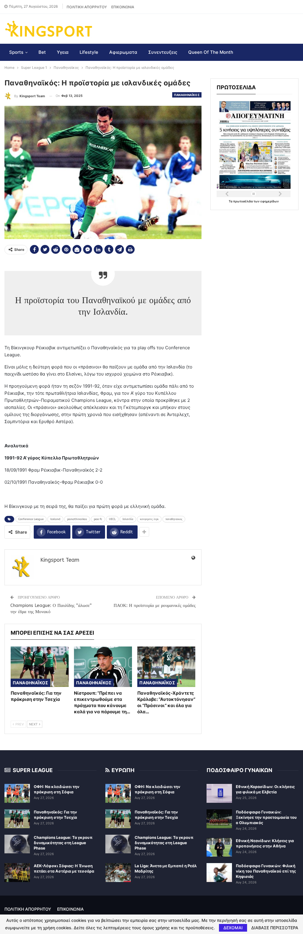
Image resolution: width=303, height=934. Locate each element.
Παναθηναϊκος (187, 95)
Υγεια (63, 52)
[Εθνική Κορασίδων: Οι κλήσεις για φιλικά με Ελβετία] (219, 793)
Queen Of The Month (210, 52)
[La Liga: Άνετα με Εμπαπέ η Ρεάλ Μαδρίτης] (118, 872)
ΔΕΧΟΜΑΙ (233, 927)
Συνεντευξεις (162, 52)
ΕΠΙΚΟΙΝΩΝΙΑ (122, 7)
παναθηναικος (173, 519)
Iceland (55, 519)
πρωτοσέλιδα (243, 201)
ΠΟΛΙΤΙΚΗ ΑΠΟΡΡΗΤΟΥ (87, 7)
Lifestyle (89, 52)
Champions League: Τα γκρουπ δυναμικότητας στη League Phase (63, 842)
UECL (112, 519)
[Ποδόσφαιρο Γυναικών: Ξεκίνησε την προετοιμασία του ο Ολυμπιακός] (219, 818)
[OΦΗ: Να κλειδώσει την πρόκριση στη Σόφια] (17, 793)
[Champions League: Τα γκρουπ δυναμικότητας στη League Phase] (17, 844)
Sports (16, 52)
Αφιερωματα (123, 52)
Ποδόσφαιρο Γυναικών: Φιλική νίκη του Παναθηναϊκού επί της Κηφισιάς (266, 871)
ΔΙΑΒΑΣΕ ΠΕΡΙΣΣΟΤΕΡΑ (274, 928)
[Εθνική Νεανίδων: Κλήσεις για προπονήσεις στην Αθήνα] (219, 847)
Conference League (30, 519)
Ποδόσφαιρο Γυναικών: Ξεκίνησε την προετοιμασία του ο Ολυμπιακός (266, 817)
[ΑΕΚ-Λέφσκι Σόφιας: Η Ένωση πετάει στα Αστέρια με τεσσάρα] (17, 872)
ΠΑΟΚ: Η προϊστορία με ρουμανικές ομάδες (155, 605)
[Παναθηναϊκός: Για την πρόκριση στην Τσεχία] (40, 667)
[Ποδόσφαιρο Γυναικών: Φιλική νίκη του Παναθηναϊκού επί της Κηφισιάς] (219, 872)
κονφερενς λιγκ (149, 519)
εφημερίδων (269, 201)
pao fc (98, 519)
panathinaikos (77, 519)
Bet (42, 52)
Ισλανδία (128, 519)
